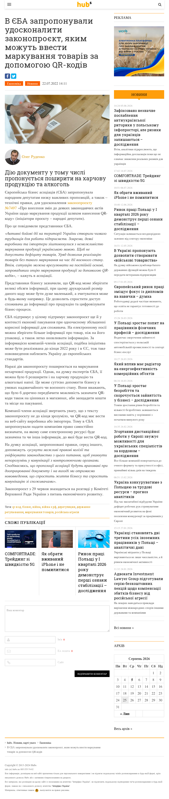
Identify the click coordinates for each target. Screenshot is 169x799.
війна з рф (49, 507)
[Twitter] (13, 76)
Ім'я (60, 639)
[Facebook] (7, 76)
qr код (16, 507)
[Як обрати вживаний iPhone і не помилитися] (57, 539)
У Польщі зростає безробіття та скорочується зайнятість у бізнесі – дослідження (138, 392)
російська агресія (67, 512)
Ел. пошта (64, 651)
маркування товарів (39, 512)
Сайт (61, 662)
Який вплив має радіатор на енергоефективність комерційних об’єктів (137, 369)
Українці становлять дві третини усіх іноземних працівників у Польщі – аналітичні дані (137, 540)
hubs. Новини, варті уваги (84, 4)
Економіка (14, 83)
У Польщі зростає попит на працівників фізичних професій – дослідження (139, 328)
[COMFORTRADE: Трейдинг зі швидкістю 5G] (20, 539)
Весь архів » (123, 728)
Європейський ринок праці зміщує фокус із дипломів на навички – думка (139, 291)
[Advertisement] (85, 501)
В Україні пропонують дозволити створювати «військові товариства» (135, 255)
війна (36, 507)
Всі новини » (124, 627)
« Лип (124, 713)
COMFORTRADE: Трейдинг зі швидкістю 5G (20, 559)
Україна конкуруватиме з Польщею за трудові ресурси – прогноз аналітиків (138, 489)
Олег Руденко (33, 156)
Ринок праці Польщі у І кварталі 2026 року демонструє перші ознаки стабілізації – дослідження (92, 572)
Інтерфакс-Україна (61, 785)
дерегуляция (66, 507)
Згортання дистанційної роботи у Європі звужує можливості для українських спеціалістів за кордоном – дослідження (138, 443)
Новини (32, 83)
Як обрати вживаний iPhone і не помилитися (55, 561)
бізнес (26, 507)
